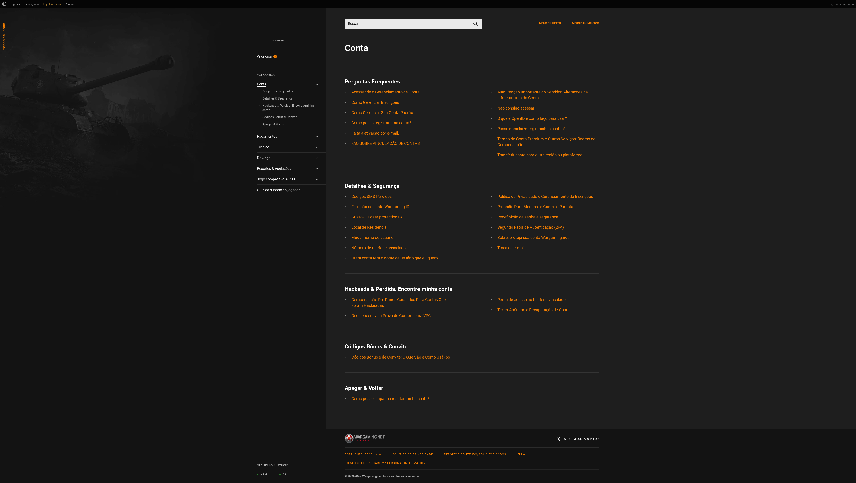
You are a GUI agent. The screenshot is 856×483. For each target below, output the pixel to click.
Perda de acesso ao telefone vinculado (531, 299)
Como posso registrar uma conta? (381, 122)
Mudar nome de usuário (372, 237)
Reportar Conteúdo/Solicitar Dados (475, 454)
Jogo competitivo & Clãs (276, 179)
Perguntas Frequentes (277, 91)
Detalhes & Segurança (277, 98)
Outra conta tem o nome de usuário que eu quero (394, 258)
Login (831, 4)
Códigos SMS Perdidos (371, 196)
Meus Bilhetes (550, 23)
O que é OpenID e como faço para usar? (532, 118)
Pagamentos (267, 136)
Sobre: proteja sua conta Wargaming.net (533, 237)
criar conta (847, 4)
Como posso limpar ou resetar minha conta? (390, 398)
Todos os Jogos (4, 36)
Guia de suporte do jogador (278, 190)
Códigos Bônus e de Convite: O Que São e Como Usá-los (400, 357)
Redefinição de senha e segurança (527, 217)
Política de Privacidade (412, 454)
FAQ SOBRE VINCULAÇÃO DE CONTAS (385, 143)
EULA (521, 454)
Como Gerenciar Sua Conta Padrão (382, 112)
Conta (261, 84)
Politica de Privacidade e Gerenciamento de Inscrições (545, 196)
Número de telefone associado (378, 247)
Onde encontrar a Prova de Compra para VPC (391, 315)
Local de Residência (369, 227)
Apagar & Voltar (273, 124)
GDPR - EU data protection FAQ (378, 217)
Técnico (263, 147)
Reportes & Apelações (274, 168)
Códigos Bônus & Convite (279, 117)
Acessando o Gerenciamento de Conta (385, 92)
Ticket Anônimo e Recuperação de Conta (533, 309)
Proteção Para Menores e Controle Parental (535, 206)
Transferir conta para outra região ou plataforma (539, 155)
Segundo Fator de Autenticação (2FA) (530, 227)
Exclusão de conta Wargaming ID (380, 206)
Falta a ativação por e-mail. (375, 133)
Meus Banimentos (585, 23)
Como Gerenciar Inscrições (375, 102)
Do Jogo (263, 158)
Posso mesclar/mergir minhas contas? (531, 128)
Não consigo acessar (515, 108)
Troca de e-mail (511, 247)
